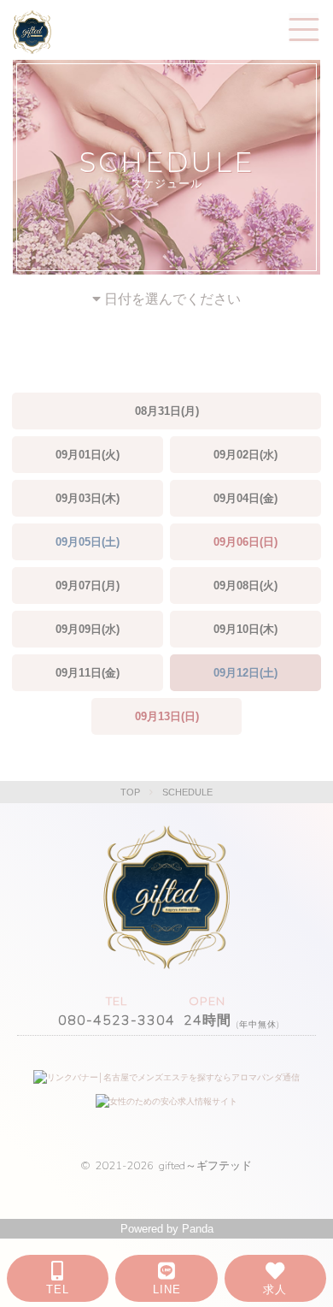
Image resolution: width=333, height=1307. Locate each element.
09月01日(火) (88, 454)
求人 (275, 1289)
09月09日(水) (88, 629)
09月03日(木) (88, 498)
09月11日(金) (88, 672)
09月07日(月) (88, 585)
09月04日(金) (245, 498)
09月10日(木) (245, 629)
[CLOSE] (303, 28)
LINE (167, 1289)
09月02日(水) (245, 454)
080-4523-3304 (116, 1020)
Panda (197, 1228)
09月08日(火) (245, 585)
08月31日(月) (167, 411)
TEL (57, 1289)
